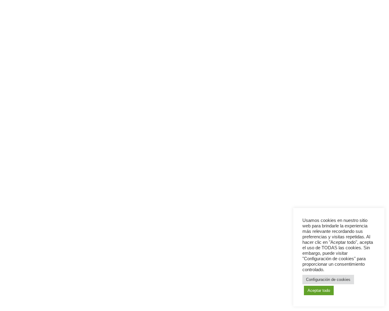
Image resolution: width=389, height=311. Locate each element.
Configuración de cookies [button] (328, 279)
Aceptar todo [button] (319, 290)
